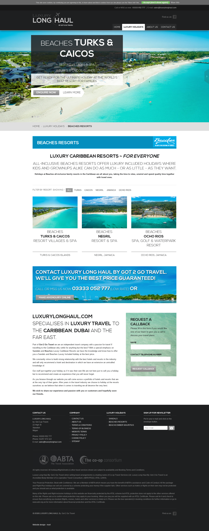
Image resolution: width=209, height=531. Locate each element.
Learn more (72, 92)
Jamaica (111, 190)
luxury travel (91, 324)
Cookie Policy (79, 438)
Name (133, 342)
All (69, 190)
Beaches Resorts (118, 422)
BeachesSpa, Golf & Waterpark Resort (154, 239)
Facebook (174, 17)
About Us (152, 27)
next (206, 76)
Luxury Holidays (133, 27)
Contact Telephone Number (146, 354)
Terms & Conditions (82, 425)
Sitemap (76, 441)
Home (117, 27)
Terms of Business (81, 428)
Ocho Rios (125, 190)
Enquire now (46, 92)
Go (55, 212)
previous (2, 76)
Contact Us (168, 27)
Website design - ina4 (42, 525)
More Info (175, 2)
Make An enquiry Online (55, 297)
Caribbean (57, 331)
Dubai (82, 331)
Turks (77, 190)
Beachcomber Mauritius (121, 425)
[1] (171, 428)
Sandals (113, 419)
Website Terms (79, 432)
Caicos (88, 190)
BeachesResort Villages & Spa (55, 236)
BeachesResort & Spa (104, 236)
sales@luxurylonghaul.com (165, 8)
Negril (100, 190)
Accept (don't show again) (155, 2)
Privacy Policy (79, 435)
